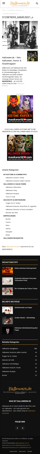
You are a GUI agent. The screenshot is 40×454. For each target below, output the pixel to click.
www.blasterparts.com (22, 445)
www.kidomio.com (25, 447)
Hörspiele (9, 232)
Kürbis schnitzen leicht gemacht (25, 268)
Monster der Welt (12, 213)
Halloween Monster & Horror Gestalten (19, 209)
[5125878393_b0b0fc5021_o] (20, 48)
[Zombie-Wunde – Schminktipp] (7, 320)
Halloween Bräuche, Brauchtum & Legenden (21, 206)
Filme (7, 225)
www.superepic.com (22, 443)
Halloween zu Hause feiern (14, 184)
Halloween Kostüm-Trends (15, 178)
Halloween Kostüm (13, 247)
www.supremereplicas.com (10, 447)
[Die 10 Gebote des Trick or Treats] (7, 291)
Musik (8, 235)
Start (3, 10)
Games (8, 229)
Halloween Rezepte (12, 194)
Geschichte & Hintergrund (14, 200)
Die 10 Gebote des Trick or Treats (26, 288)
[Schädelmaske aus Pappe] (7, 310)
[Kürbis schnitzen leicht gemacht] (7, 271)
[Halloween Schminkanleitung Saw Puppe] (7, 330)
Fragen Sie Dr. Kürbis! (13, 203)
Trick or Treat (10, 197)
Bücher (8, 219)
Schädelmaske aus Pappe (23, 307)
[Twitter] (23, 428)
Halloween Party (11, 190)
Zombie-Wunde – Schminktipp (25, 318)
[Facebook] (17, 428)
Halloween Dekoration (13, 187)
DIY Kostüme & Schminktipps (15, 174)
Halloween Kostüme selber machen (18, 181)
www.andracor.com (8, 445)
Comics (8, 222)
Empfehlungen (9, 216)
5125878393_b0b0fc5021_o (15, 10)
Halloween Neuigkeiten (13, 238)
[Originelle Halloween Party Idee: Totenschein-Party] (7, 281)
